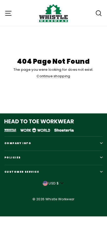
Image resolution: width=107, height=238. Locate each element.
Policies (12, 157)
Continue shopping (53, 76)
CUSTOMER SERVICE (21, 171)
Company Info (17, 143)
